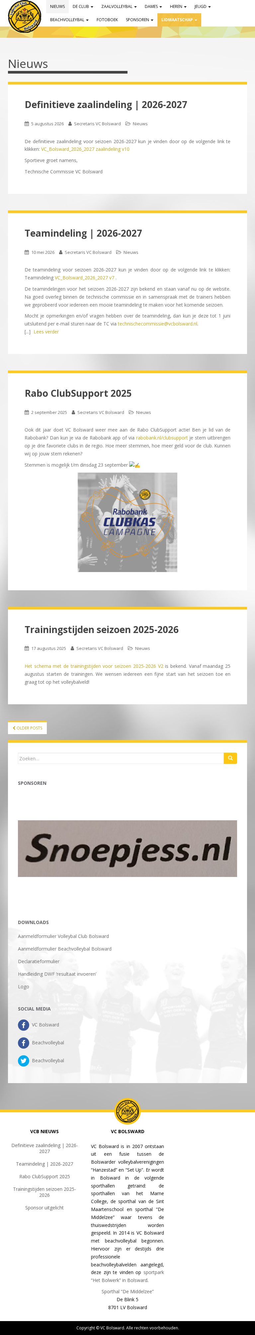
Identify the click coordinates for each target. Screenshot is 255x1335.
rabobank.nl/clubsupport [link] (162, 438)
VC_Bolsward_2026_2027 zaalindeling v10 (85, 149)
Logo (23, 986)
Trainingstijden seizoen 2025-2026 (102, 629)
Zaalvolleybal (117, 6)
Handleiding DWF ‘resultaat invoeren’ (57, 974)
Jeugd (201, 6)
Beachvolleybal (67, 20)
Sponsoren (138, 20)
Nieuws (57, 6)
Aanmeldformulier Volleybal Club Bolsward (63, 936)
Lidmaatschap (177, 20)
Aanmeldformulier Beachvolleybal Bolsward (65, 949)
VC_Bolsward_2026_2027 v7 (84, 277)
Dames (152, 6)
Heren (176, 6)
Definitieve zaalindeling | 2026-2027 (106, 104)
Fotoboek (107, 20)
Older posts (29, 728)
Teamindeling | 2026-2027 (83, 233)
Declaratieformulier (38, 961)
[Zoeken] (230, 758)
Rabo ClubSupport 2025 (78, 393)
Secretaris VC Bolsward (97, 124)
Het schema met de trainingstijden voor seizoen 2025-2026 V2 (94, 666)
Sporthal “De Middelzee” (128, 1291)
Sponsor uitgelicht (44, 1207)
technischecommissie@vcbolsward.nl (157, 323)
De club (81, 6)
